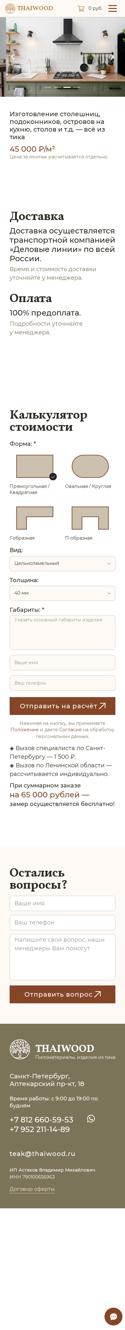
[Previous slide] (12, 56)
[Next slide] (112, 56)
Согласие (70, 730)
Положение (25, 730)
